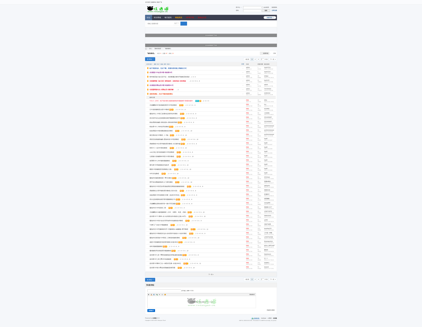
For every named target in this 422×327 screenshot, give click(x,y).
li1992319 (267, 93)
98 (258, 173)
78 (258, 258)
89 (258, 233)
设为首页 (148, 2)
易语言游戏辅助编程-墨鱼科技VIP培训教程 (164, 139)
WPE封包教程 (154, 173)
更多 (168, 64)
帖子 (176, 23)
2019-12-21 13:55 (269, 178)
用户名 (238, 7)
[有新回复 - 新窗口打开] (148, 101)
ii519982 (266, 108)
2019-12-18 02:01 (269, 255)
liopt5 (265, 138)
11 (207, 229)
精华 (165, 64)
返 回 (247, 59)
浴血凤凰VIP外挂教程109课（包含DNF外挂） (165, 195)
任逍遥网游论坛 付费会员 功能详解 (162, 89)
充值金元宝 (202, 17)
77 (258, 185)
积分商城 (157, 17)
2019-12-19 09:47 (269, 191)
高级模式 (252, 294)
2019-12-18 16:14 (269, 221)
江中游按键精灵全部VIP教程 (159, 109)
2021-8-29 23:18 (268, 118)
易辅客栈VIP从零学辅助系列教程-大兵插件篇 (165, 144)
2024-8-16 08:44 (268, 90)
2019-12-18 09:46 (269, 238)
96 (258, 164)
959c (265, 100)
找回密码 (274, 7)
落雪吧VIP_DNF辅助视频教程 (160, 161)
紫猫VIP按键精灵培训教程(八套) (161, 169)
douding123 (267, 228)
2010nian (267, 177)
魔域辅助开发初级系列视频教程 (160, 251)
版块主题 (152, 97)
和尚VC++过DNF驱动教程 (158, 148)
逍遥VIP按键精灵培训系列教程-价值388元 (164, 242)
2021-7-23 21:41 (268, 127)
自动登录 (266, 7)
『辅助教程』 (168, 48)
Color (151, 294)
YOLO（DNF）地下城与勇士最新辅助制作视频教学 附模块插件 (171, 101)
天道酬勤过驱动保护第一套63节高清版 (163, 203)
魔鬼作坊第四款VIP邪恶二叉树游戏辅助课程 (165, 238)
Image (154, 294)
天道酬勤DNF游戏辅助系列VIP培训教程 (163, 105)
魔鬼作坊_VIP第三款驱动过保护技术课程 (163, 114)
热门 (158, 64)
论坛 (148, 17)
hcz (265, 104)
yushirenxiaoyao (269, 126)
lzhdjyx (266, 76)
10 (258, 89)
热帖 (161, 64)
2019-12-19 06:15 (269, 195)
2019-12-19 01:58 (269, 200)
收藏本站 (153, 2)
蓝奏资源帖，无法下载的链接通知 (161, 94)
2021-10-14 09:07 (269, 114)
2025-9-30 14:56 (268, 81)
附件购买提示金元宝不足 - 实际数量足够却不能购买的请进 (169, 77)
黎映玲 (266, 250)
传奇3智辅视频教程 (156, 246)
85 (258, 194)
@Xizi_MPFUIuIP (269, 245)
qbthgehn (267, 185)
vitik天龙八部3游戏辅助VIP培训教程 (162, 152)
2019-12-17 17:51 (269, 268)
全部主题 (149, 64)
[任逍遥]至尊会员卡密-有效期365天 (162, 85)
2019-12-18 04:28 (269, 251)
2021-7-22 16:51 (268, 131)
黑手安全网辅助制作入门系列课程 (161, 182)
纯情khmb (267, 190)
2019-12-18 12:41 (269, 234)
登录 (206, 302)
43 (258, 100)
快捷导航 (269, 17)
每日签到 (168, 17)
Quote (159, 294)
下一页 (272, 59)
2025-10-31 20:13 (269, 77)
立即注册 (274, 10)
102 (259, 228)
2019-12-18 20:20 (269, 208)
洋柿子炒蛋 (267, 224)
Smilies (165, 294)
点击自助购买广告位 (211, 35)
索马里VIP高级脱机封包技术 (159, 165)
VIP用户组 (190, 17)
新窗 (242, 64)
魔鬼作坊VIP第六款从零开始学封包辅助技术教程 (166, 220)
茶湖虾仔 (266, 194)
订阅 (274, 53)
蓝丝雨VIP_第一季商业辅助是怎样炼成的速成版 (166, 255)
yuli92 (266, 220)
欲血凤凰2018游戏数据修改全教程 (161, 131)
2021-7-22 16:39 (268, 136)
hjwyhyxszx (267, 254)
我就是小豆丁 (268, 207)
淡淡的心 (266, 262)
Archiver (263, 318)
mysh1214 (267, 67)
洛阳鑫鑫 (266, 198)
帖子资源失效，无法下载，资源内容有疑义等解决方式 (168, 68)
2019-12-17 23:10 (269, 260)
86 (258, 121)
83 (258, 113)
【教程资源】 (158, 48)
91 (258, 138)
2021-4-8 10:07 (268, 140)
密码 (237, 10)
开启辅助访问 (276, 2)
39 (258, 76)
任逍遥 (146, 48)
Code (162, 294)
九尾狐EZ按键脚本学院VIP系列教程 (162, 156)
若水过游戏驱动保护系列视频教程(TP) (163, 199)
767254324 (267, 89)
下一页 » (211, 274)
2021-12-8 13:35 (268, 110)
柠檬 (247, 100)
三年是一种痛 (268, 233)
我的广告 (159, 2)
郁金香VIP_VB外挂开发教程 (159, 126)
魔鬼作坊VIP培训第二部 (158, 208)
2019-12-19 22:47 (269, 183)
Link (157, 294)
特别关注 (178, 17)
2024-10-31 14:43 (269, 101)
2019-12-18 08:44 (269, 243)
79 (258, 108)
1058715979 (268, 211)
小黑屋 (270, 318)
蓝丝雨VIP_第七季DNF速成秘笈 (160, 259)
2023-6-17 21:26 (268, 106)
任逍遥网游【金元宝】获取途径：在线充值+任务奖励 (168, 81)
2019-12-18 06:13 (269, 247)
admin (248, 67)
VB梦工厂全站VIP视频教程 (159, 225)
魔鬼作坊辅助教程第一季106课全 (161, 178)
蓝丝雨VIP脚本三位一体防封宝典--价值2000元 (165, 263)
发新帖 (149, 59)
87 (258, 143)
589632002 (267, 215)
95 (258, 211)
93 (258, 156)
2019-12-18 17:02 (269, 217)
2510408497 (268, 117)
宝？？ (266, 258)
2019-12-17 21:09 (269, 264)
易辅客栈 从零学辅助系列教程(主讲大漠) (163, 191)
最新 (155, 64)
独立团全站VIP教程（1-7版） (160, 135)
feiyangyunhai (268, 241)
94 (258, 168)
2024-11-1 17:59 (268, 86)
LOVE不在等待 (268, 237)
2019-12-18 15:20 (269, 225)
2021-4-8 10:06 (268, 148)
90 (258, 181)
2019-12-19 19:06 (269, 187)
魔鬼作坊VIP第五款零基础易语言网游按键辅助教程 (167, 186)
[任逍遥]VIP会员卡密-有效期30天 (161, 72)
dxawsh (266, 267)
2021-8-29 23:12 (268, 123)
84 (258, 151)
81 (258, 80)
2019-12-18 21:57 (269, 204)
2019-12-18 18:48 (269, 213)
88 (258, 104)
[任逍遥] (157, 9)
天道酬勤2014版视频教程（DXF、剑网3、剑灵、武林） (168, 212)
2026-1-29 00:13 (268, 69)
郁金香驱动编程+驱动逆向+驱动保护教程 (163, 122)
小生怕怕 (266, 113)
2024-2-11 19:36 (268, 94)
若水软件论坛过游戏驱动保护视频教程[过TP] (165, 118)
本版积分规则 (271, 310)
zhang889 (267, 203)
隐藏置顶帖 (243, 77)
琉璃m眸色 (267, 181)
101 (259, 262)
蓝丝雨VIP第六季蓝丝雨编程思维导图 (162, 268)
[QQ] (255, 318)
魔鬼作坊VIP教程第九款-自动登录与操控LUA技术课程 (168, 233)
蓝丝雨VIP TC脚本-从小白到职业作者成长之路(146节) (168, 216)
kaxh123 (266, 80)
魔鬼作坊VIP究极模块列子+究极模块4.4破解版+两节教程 (169, 229)
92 (258, 130)
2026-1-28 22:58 (268, 73)
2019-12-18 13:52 (269, 230)
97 (258, 134)
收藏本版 (265, 53)
